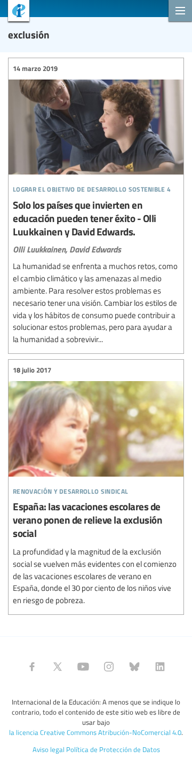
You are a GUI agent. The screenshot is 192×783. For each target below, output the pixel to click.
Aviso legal (49, 749)
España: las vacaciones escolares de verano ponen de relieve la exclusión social (96, 486)
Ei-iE (14, 12)
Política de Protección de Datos (113, 749)
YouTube (83, 666)
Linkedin (160, 666)
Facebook (32, 666)
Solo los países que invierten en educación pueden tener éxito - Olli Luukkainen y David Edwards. (96, 204)
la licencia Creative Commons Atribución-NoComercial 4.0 (95, 732)
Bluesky (134, 666)
